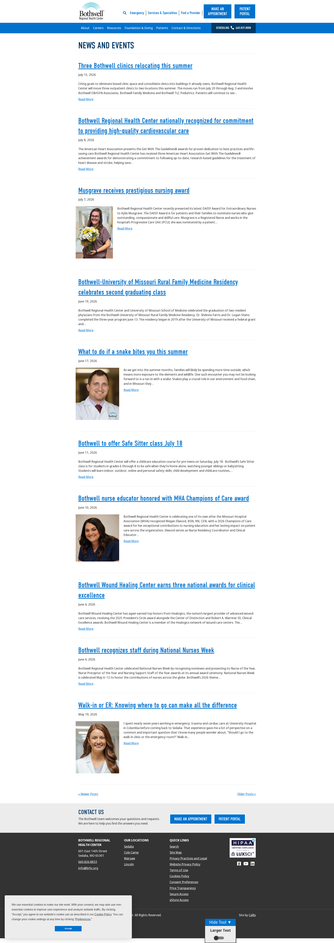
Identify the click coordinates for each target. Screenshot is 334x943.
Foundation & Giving (139, 28)
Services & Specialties (162, 13)
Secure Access (179, 894)
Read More (85, 99)
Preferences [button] (82, 919)
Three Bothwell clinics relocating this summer (135, 65)
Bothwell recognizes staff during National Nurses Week (146, 650)
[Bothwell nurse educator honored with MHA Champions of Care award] (97, 538)
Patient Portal (230, 819)
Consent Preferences (184, 882)
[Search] (125, 13)
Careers (98, 28)
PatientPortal (245, 11)
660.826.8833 (87, 862)
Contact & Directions (186, 28)
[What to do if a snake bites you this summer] (97, 393)
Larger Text (220, 930)
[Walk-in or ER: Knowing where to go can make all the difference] (97, 747)
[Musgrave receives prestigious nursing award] (94, 232)
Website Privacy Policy (185, 864)
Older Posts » (246, 794)
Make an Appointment (190, 819)
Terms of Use (179, 870)
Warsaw (129, 858)
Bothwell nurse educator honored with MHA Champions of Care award (163, 498)
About (85, 28)
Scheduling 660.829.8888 (233, 28)
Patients (162, 28)
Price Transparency (183, 888)
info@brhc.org (88, 868)
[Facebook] (239, 864)
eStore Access (179, 900)
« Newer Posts (88, 794)
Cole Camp (131, 852)
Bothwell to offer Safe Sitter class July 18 (130, 443)
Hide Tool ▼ (220, 922)
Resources (114, 28)
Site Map (176, 852)
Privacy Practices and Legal (188, 858)
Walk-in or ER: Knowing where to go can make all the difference (157, 705)
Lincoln (129, 864)
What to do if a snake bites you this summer (133, 351)
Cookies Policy (179, 876)
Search (174, 846)
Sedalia (129, 846)
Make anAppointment (217, 11)
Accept (68, 928)
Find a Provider (190, 13)
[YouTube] (245, 864)
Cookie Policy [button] (103, 914)
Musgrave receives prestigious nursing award (133, 190)
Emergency (137, 13)
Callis (252, 915)
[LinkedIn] (253, 864)
